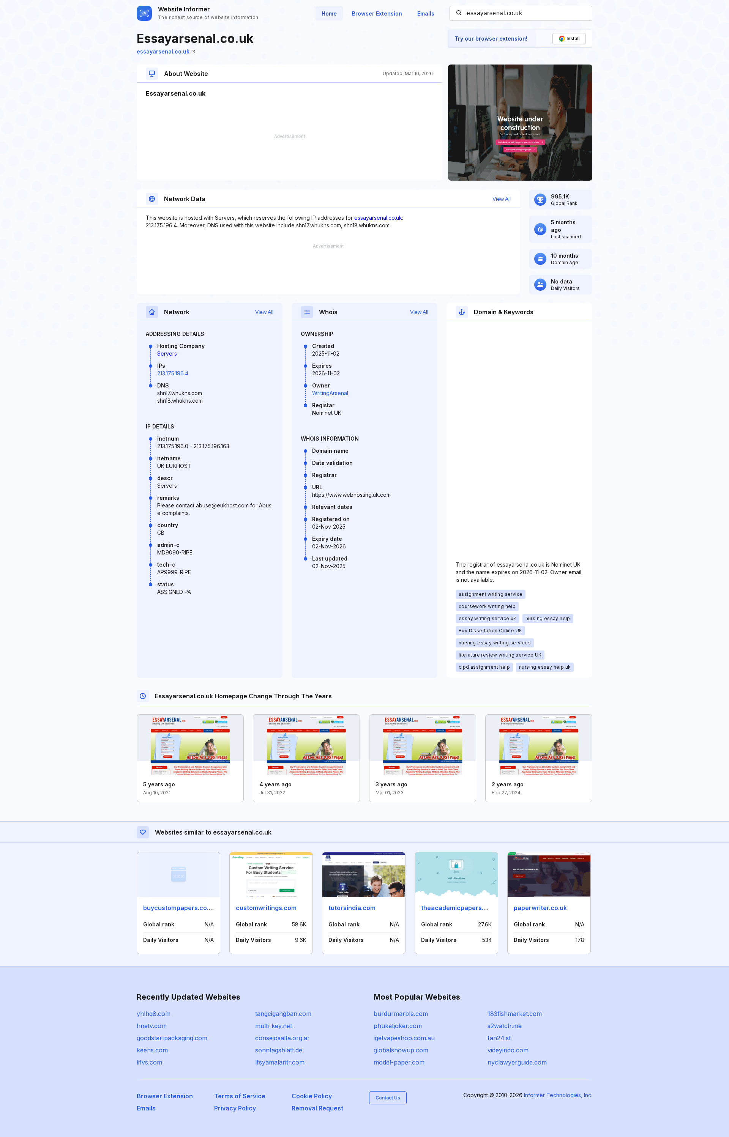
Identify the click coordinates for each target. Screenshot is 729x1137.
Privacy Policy (235, 1108)
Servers (167, 353)
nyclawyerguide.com (517, 1062)
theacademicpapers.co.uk (460, 908)
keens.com (152, 1050)
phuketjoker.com (398, 1026)
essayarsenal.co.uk (163, 51)
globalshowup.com (401, 1050)
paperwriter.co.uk (540, 908)
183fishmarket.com (515, 1013)
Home (329, 13)
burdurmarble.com (401, 1013)
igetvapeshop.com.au (404, 1038)
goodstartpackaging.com (172, 1038)
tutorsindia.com (352, 908)
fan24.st (499, 1038)
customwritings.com (266, 908)
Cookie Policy (312, 1096)
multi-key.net (273, 1026)
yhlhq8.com (153, 1013)
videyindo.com (508, 1050)
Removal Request (317, 1108)
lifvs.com (149, 1062)
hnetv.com (152, 1026)
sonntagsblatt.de (278, 1050)
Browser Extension (377, 13)
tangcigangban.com (283, 1013)
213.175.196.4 (172, 373)
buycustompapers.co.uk (179, 908)
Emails (425, 13)
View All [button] (501, 199)
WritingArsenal (330, 393)
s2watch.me (505, 1026)
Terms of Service (239, 1096)
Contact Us (388, 1098)
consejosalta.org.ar (282, 1038)
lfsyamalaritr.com (280, 1062)
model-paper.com (399, 1062)
